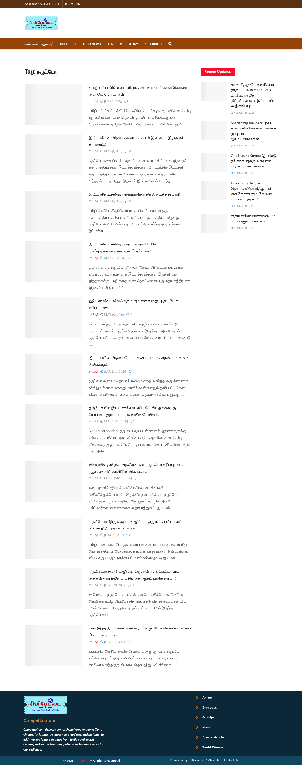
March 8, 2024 (115, 421)
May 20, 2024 (113, 258)
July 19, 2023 (113, 535)
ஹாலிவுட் (48, 44)
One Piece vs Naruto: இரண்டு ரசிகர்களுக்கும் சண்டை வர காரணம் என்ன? (254, 161)
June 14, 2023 (114, 642)
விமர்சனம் (31, 44)
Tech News (91, 44)
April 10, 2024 (114, 371)
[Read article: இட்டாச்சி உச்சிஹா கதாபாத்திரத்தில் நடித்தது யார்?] (53, 211)
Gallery (115, 44)
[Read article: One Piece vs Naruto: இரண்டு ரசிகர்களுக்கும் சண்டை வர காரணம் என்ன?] (214, 162)
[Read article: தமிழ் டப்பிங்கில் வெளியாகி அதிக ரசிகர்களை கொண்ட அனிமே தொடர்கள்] (53, 104)
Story (133, 44)
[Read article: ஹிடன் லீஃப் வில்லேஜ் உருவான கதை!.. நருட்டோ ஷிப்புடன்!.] (53, 317)
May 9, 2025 (112, 151)
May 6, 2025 (112, 201)
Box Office (68, 44)
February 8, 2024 (117, 478)
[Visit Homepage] (41, 23)
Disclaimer (198, 760)
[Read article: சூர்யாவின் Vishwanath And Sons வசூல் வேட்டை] (214, 223)
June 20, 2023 (114, 585)
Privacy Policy (178, 760)
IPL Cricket (152, 44)
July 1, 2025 (112, 101)
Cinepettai (81, 761)
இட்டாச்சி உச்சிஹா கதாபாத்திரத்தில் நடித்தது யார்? (134, 194)
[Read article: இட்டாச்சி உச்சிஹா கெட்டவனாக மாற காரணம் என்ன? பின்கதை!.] (53, 374)
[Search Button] (170, 44)
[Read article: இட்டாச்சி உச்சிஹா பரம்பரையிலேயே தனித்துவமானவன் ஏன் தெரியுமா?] (53, 261)
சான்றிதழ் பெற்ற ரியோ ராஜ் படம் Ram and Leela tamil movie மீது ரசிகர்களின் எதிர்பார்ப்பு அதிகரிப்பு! (253, 96)
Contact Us (231, 760)
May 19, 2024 (113, 315)
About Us (214, 760)
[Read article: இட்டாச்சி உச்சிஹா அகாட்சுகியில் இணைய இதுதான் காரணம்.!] (53, 154)
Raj (95, 101)
